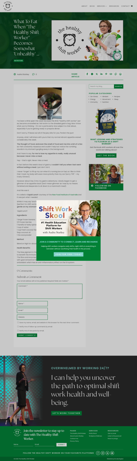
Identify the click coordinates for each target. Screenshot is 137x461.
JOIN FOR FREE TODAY (68, 254)
